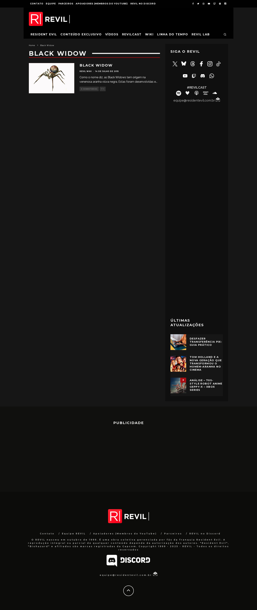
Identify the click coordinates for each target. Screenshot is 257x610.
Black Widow (96, 65)
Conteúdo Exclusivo (81, 34)
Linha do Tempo (172, 34)
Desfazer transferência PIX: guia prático (206, 341)
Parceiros (65, 3)
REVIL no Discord (143, 3)
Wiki (149, 34)
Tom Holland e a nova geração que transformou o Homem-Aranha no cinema (206, 363)
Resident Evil (44, 34)
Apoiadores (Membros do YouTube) (102, 3)
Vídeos (112, 34)
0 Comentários (89, 89)
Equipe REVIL (74, 533)
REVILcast (132, 34)
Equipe (51, 3)
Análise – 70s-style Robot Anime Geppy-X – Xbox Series (206, 385)
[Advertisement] (196, 258)
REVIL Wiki (86, 71)
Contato (36, 3)
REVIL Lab (201, 34)
